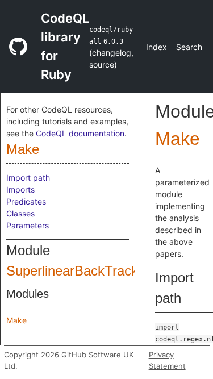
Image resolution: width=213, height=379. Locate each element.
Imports (20, 189)
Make (22, 149)
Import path (28, 177)
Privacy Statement (167, 360)
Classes (20, 213)
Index (156, 47)
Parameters (27, 225)
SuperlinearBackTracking (81, 270)
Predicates (26, 201)
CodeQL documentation (80, 133)
